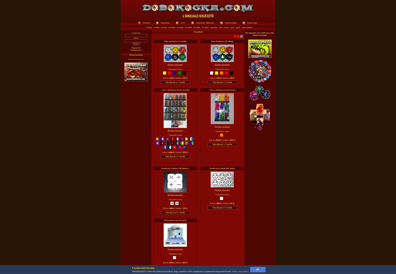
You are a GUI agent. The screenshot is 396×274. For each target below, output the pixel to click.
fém (220, 27)
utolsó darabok (247, 27)
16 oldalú (188, 27)
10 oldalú (171, 27)
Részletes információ (175, 65)
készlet (226, 27)
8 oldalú (164, 27)
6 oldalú (156, 27)
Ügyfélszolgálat (230, 23)
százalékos (214, 27)
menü (232, 27)
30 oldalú (205, 27)
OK (257, 269)
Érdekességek (252, 23)
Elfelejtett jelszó (136, 50)
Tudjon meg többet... (241, 271)
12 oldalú (180, 27)
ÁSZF (183, 23)
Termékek (146, 23)
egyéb (238, 27)
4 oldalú (149, 27)
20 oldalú (196, 27)
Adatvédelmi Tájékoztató (205, 23)
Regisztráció (165, 23)
